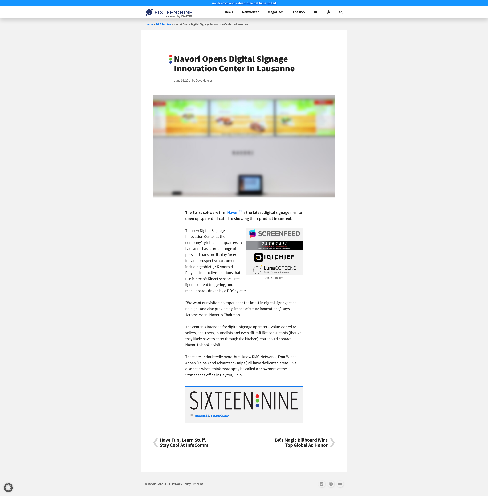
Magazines (275, 12)
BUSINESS (202, 416)
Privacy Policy (181, 484)
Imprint (198, 484)
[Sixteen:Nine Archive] (244, 408)
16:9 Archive (163, 24)
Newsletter (250, 12)
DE (316, 12)
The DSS (299, 12)
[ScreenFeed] (274, 233)
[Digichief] (274, 257)
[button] (341, 12)
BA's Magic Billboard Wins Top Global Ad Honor (301, 443)
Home (149, 24)
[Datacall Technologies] (274, 245)
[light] (329, 12)
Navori (233, 212)
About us (164, 484)
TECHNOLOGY (220, 416)
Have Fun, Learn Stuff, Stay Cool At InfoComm (184, 443)
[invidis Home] (168, 12)
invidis (152, 484)
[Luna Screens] (274, 269)
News (229, 12)
